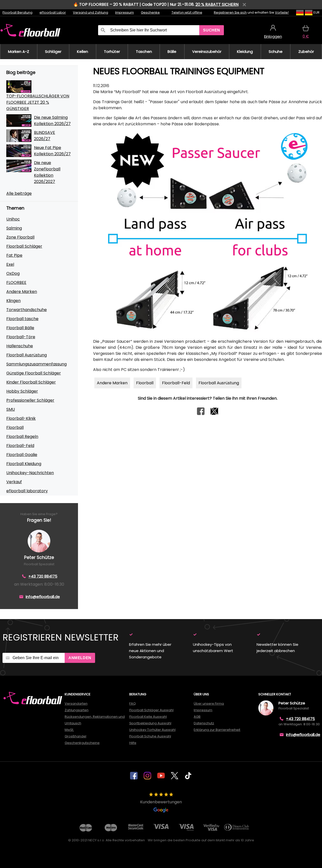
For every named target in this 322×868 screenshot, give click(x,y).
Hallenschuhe (19, 346)
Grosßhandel (75, 736)
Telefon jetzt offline (187, 12)
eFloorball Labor (52, 12)
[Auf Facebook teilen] (200, 414)
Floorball (15, 427)
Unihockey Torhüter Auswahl (152, 729)
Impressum (124, 12)
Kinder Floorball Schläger (31, 382)
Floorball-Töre (20, 337)
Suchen (211, 30)
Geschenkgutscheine (82, 742)
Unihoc (13, 219)
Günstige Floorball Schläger (33, 373)
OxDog (13, 273)
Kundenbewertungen (161, 802)
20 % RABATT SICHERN (216, 4)
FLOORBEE (16, 282)
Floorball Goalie (21, 455)
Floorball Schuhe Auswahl (150, 736)
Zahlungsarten (77, 710)
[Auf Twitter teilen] (214, 414)
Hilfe (132, 742)
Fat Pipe (14, 255)
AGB (197, 716)
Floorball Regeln (22, 436)
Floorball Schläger (24, 246)
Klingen (13, 301)
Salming (14, 228)
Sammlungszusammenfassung (36, 364)
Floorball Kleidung (23, 464)
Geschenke (150, 12)
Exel (10, 264)
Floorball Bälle (20, 328)
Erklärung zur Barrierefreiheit (217, 729)
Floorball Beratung (17, 12)
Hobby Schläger (22, 391)
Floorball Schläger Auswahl (151, 710)
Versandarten (76, 703)
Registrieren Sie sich (230, 12)
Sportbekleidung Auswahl (150, 723)
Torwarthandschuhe (26, 310)
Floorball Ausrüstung (26, 355)
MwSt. (69, 729)
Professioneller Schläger (30, 400)
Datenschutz (204, 723)
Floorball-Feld (20, 445)
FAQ (132, 703)
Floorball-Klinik (21, 418)
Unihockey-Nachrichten (30, 473)
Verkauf (14, 482)
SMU (10, 409)
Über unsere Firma (209, 703)
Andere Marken (21, 291)
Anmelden (79, 658)
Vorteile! (282, 12)
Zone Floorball (20, 237)
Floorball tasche (22, 319)
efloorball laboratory (27, 491)
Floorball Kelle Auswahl (148, 716)
